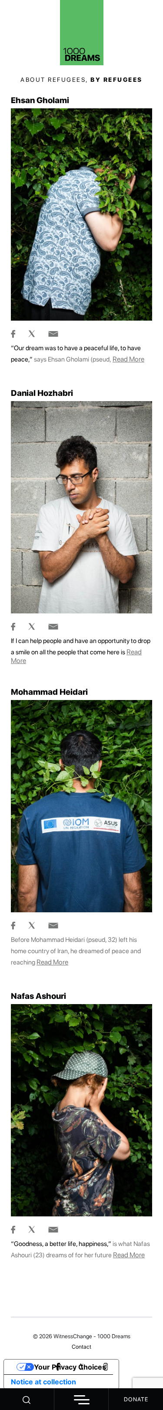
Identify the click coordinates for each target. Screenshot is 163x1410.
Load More (81, 1296)
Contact (81, 1346)
